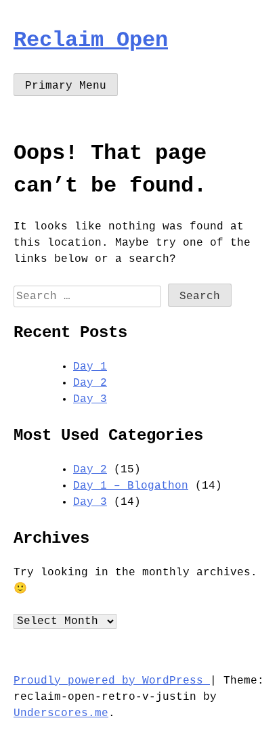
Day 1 (90, 367)
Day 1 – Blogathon (130, 486)
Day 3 (90, 399)
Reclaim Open (91, 40)
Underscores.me (61, 713)
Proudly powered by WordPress (112, 681)
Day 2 (90, 383)
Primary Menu (65, 86)
